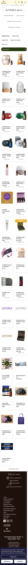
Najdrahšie (5, 40)
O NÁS (5, 497)
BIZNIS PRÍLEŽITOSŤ (8, 499)
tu (24, 553)
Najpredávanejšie (15, 40)
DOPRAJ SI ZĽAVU (7, 504)
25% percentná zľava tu (16, 486)
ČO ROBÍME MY (7, 501)
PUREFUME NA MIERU (8, 506)
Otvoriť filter (5, 49)
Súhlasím (20, 561)
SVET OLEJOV (6, 502)
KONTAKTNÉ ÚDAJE (8, 510)
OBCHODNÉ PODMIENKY (9, 508)
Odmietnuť (7, 561)
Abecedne (4, 44)
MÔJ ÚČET (5, 518)
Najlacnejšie (15, 36)
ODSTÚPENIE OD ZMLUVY (9, 514)
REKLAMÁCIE (6, 516)
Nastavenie (13, 556)
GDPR (4, 512)
